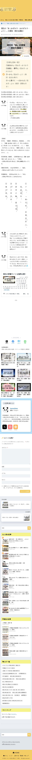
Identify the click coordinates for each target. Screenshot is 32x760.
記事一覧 (16, 755)
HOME (16, 753)
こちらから (13, 714)
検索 (22, 755)
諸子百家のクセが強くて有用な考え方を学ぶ (12, 700)
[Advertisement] (24, 10)
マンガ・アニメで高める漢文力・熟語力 (11, 665)
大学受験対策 (22, 673)
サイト (3, 479)
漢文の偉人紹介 (7, 692)
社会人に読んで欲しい (8, 695)
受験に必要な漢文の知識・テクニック (11, 349)
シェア (27, 755)
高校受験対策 (6, 703)
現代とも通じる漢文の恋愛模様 (19, 692)
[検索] (29, 528)
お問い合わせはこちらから (8, 744)
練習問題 (23, 695)
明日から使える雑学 (20, 678)
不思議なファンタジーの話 (9, 668)
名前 (3, 466)
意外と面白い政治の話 (15, 676)
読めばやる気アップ (7, 697)
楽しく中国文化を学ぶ (8, 681)
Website (15, 429)
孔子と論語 (5, 676)
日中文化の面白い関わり (8, 678)
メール (3, 473)
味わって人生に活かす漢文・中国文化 (14, 20)
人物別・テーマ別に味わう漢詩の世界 (11, 670)
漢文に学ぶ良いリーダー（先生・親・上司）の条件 (13, 689)
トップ (10, 755)
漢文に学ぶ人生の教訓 (8, 687)
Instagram (10, 429)
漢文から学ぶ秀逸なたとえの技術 (10, 684)
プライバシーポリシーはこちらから (11, 742)
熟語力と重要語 (25, 349)
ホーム (2, 20)
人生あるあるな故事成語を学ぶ (10, 673)
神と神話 (17, 695)
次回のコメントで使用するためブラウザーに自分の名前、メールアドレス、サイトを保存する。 (16, 486)
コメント (5, 447)
